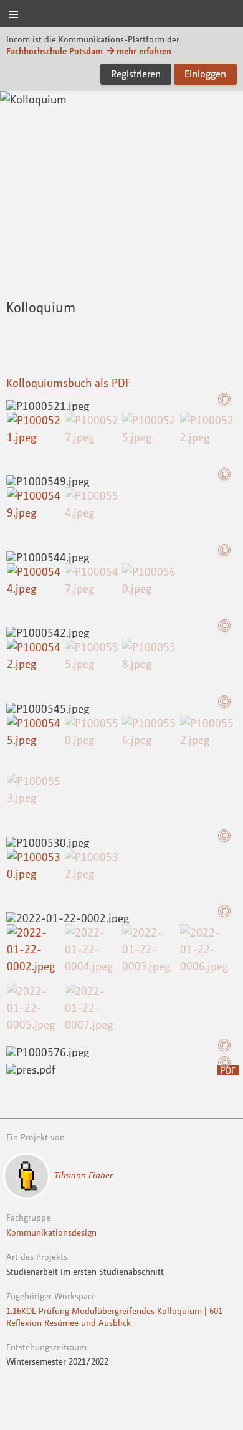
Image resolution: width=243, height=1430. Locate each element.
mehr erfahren (144, 50)
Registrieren (136, 73)
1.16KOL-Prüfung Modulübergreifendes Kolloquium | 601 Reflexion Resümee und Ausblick (114, 1316)
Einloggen (205, 73)
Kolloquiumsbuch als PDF (68, 382)
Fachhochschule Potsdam (54, 50)
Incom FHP (121, 14)
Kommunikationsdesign (51, 1232)
